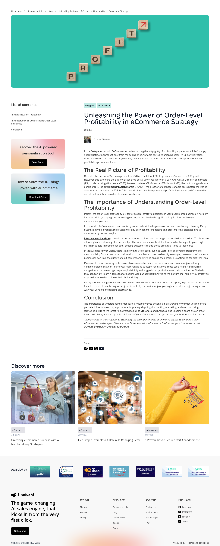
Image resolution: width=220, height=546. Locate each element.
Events (116, 528)
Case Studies (119, 517)
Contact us (151, 507)
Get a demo (20, 531)
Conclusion (16, 130)
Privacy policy (178, 543)
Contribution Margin (122, 187)
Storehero (146, 311)
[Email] (101, 348)
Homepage (16, 11)
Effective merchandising (97, 238)
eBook (116, 523)
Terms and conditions (198, 543)
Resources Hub (35, 11)
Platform (84, 507)
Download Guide (38, 197)
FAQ (148, 523)
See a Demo (38, 162)
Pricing (83, 517)
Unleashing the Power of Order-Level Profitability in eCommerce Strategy (93, 11)
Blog (50, 11)
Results (83, 512)
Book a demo (152, 512)
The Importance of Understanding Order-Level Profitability (33, 122)
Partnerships (152, 517)
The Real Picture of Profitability (26, 115)
